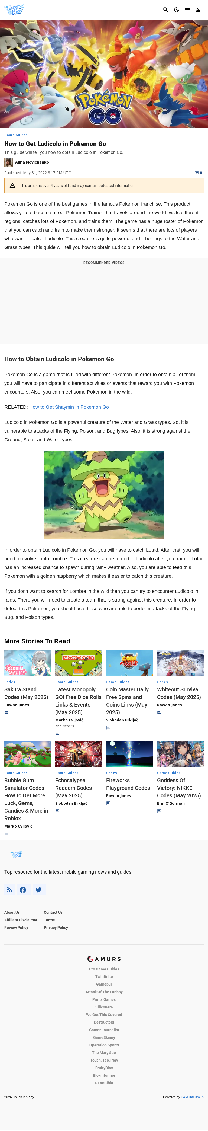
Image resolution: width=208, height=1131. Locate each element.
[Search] (165, 9)
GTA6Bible (104, 1083)
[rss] (9, 889)
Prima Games (104, 999)
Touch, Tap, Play (104, 1060)
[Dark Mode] (176, 9)
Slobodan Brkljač (122, 720)
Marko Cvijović (69, 720)
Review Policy (16, 927)
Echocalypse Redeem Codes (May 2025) (73, 788)
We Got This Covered (104, 1014)
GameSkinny (104, 1037)
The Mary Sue (104, 1052)
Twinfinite (104, 977)
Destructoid (104, 1022)
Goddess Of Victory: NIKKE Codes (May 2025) (179, 788)
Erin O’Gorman (171, 803)
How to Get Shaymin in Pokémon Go (69, 407)
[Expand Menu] (187, 9)
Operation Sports (104, 1045)
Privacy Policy (56, 927)
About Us (12, 912)
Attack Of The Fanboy (104, 992)
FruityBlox (104, 1068)
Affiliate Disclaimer (20, 920)
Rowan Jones (16, 704)
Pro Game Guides (104, 969)
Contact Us (53, 912)
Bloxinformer (104, 1075)
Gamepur (104, 984)
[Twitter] (39, 889)
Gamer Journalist (104, 1030)
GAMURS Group (192, 1097)
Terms (49, 920)
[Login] (198, 9)
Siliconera (104, 1007)
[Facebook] (24, 889)
